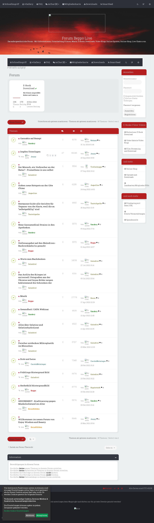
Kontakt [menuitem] (108, 488)
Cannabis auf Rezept (30, 138)
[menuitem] (28, 4)
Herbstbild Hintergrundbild (34, 385)
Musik (23, 296)
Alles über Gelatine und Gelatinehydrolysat (30, 326)
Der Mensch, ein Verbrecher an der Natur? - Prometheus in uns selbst (36, 168)
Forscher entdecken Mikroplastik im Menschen (36, 344)
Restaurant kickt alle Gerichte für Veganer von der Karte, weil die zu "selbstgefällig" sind (36, 206)
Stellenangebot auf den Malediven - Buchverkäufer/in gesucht (37, 244)
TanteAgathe (34, 214)
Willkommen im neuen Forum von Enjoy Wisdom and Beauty (36, 421)
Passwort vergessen (132, 105)
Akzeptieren (41, 515)
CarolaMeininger (38, 364)
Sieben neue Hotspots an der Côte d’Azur (35, 187)
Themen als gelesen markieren (82, 121)
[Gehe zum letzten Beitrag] (99, 140)
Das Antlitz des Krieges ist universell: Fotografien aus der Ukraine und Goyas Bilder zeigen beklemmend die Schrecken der (35, 278)
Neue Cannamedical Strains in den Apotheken (36, 226)
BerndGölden (34, 409)
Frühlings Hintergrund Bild (34, 372)
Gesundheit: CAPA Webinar (34, 309)
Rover (93, 298)
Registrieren (130, 114)
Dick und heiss (28, 359)
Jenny (33, 157)
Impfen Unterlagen (30, 151)
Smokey (31, 143)
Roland (93, 140)
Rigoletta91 (95, 387)
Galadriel (32, 175)
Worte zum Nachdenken (32, 259)
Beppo (30, 251)
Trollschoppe (96, 167)
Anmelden (128, 72)
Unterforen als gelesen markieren (53, 121)
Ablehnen (30, 515)
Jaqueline (32, 193)
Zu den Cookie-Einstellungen (16, 511)
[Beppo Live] (77, 23)
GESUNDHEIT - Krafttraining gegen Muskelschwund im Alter (37, 402)
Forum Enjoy (16, 67)
